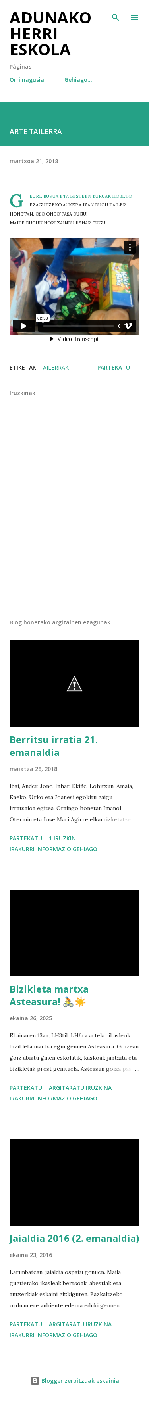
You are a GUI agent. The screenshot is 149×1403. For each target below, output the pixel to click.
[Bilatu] (115, 14)
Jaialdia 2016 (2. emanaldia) (74, 1238)
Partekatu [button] (113, 367)
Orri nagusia (27, 79)
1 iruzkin (62, 838)
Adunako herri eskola (50, 33)
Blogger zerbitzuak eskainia (79, 1380)
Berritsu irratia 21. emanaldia (54, 746)
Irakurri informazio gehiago (53, 849)
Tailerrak (54, 367)
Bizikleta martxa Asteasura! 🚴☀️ (49, 995)
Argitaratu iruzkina (80, 1087)
